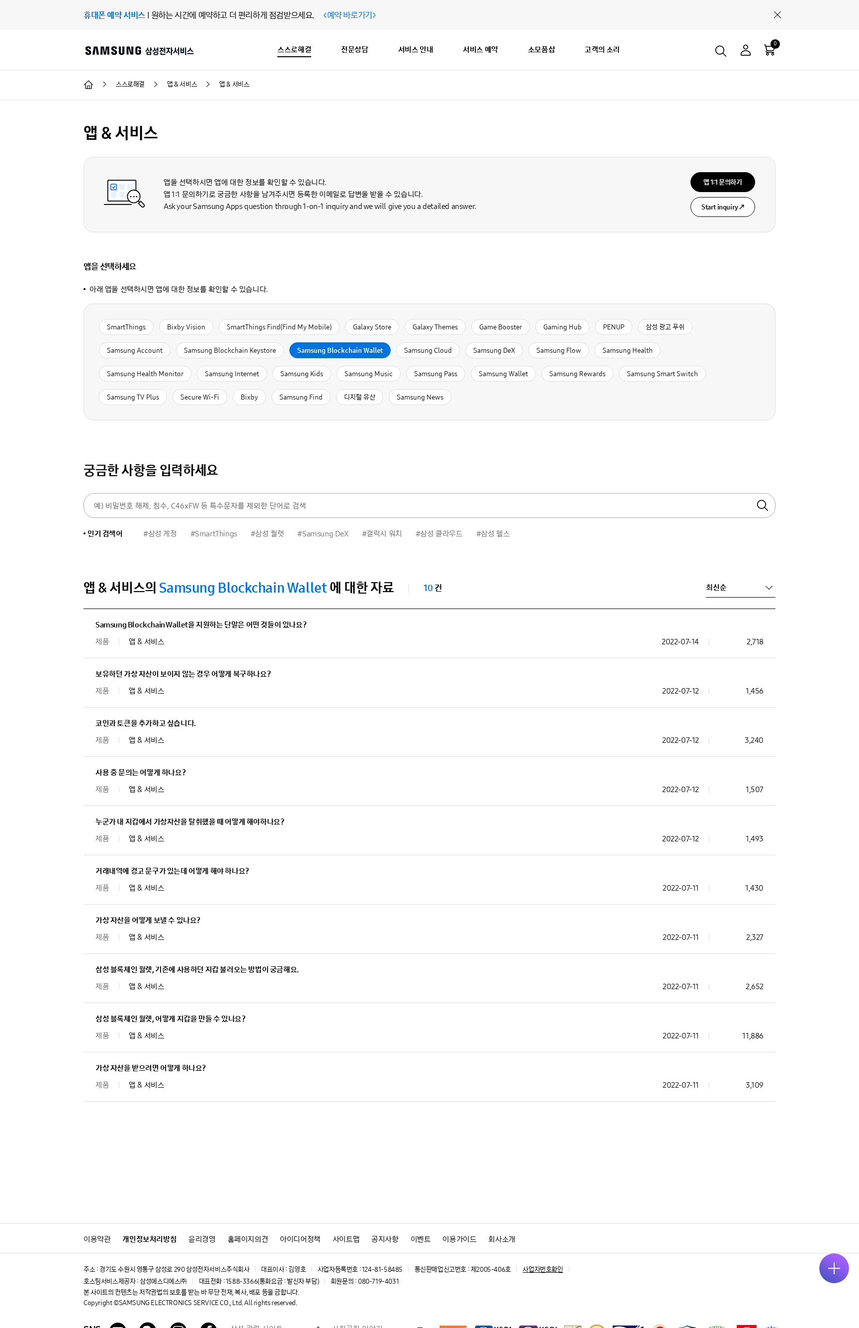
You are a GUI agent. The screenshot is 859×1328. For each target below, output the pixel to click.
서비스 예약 (480, 49)
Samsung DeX (494, 350)
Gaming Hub (562, 327)
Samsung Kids (301, 374)
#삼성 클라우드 (439, 533)
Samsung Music (368, 374)
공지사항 (384, 1239)
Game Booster (500, 327)
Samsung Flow (558, 350)
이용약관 (97, 1239)
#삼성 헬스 (493, 533)
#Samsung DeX (322, 533)
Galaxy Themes (435, 327)
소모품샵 (541, 49)
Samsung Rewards (577, 374)
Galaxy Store (372, 327)
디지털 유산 (359, 397)
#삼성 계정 (160, 533)
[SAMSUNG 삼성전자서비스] (139, 50)
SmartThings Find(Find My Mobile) (279, 327)
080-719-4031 (378, 1281)
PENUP (613, 327)
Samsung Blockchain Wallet (340, 350)
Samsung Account (135, 350)
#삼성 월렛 (267, 533)
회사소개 (501, 1239)
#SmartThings (213, 533)
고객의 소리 (602, 49)
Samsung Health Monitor (145, 374)
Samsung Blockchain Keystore (230, 350)
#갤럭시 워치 (382, 533)
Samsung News (420, 397)
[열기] (834, 1268)
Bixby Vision (186, 327)
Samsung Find (301, 397)
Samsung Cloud (428, 350)
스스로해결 (294, 49)
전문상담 (354, 49)
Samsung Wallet (503, 374)
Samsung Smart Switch (662, 374)
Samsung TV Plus (133, 397)
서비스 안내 (415, 49)
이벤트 (421, 1239)
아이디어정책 (300, 1239)
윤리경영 (201, 1239)
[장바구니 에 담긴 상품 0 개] (769, 50)
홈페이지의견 (248, 1239)
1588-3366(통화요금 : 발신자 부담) (272, 1281)
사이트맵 (346, 1239)
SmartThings (126, 327)
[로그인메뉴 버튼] (746, 51)
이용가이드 (459, 1239)
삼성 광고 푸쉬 (665, 327)
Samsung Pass (435, 374)
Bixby (249, 397)
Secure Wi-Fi (199, 397)
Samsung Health (627, 350)
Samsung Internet (232, 374)
